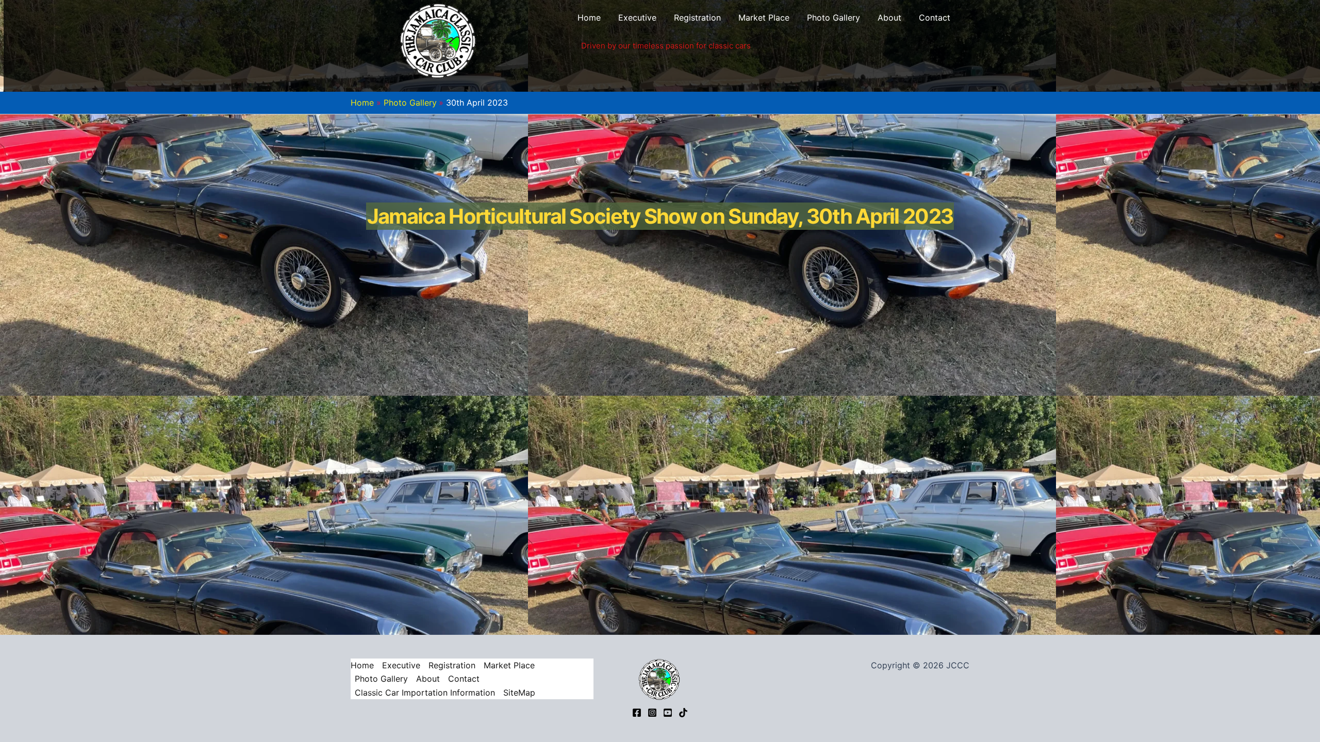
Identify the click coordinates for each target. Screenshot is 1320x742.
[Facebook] (636, 712)
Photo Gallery (833, 17)
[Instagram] (652, 712)
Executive (637, 17)
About (889, 17)
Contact (934, 17)
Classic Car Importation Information (425, 692)
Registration (697, 17)
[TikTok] (683, 712)
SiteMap (519, 692)
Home (589, 17)
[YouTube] (667, 712)
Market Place (763, 17)
